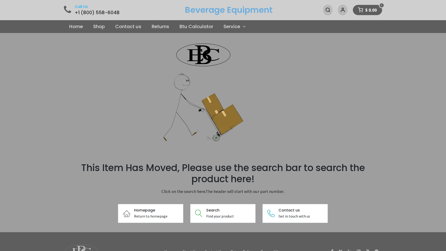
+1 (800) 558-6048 (97, 12)
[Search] (327, 10)
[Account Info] (342, 10)
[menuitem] (76, 26)
